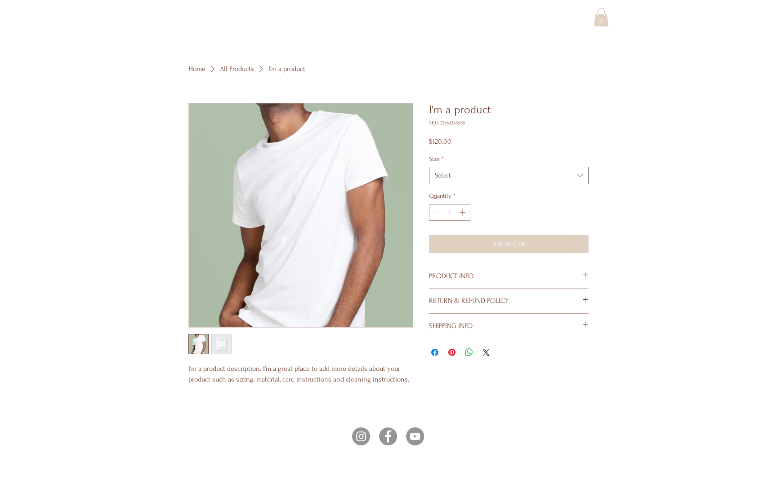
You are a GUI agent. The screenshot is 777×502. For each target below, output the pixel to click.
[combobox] (509, 175)
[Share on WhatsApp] (469, 352)
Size (436, 158)
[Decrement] (436, 212)
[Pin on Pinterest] (452, 352)
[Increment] (463, 212)
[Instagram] (361, 436)
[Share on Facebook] (434, 352)
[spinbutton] (450, 212)
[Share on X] (486, 352)
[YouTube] (415, 436)
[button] (601, 17)
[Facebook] (388, 436)
